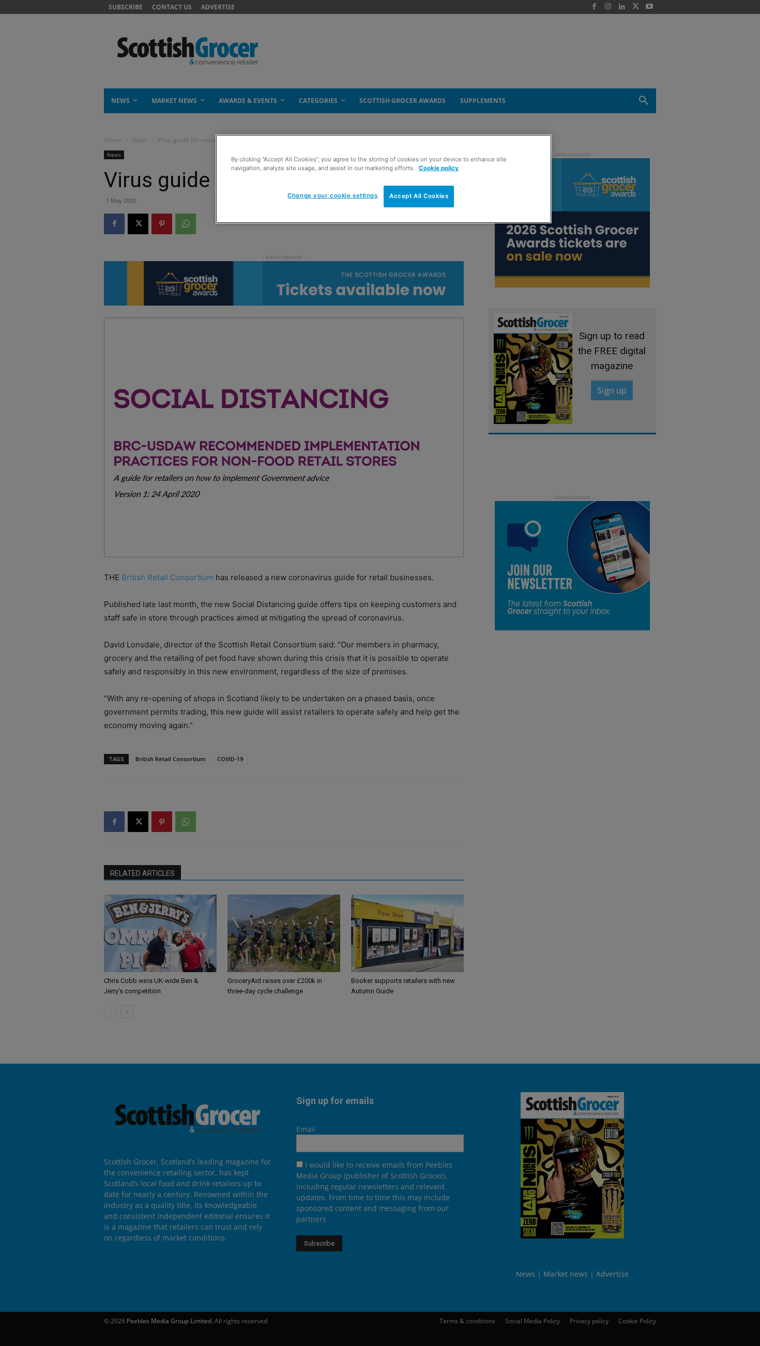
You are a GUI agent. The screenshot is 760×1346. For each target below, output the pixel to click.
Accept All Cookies (418, 196)
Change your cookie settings (332, 195)
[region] (384, 178)
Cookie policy (439, 168)
